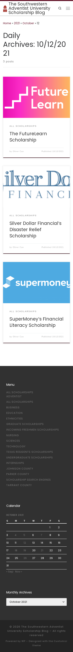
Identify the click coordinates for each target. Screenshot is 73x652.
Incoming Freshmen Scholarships (32, 429)
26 (25, 558)
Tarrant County (19, 485)
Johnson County (19, 468)
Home (7, 23)
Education (14, 413)
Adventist (14, 396)
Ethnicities (14, 418)
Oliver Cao (18, 151)
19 (25, 550)
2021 (17, 23)
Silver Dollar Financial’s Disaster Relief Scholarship (35, 229)
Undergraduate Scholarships (29, 457)
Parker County (17, 474)
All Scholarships (19, 392)
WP (23, 641)
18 (16, 550)
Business (13, 407)
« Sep (9, 571)
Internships (15, 463)
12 (25, 542)
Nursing (12, 435)
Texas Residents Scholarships (29, 452)
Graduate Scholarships (25, 424)
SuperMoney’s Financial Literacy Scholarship (36, 322)
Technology (16, 446)
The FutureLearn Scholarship (28, 137)
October (28, 23)
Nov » (18, 571)
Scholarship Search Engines (28, 479)
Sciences (13, 440)
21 (42, 550)
